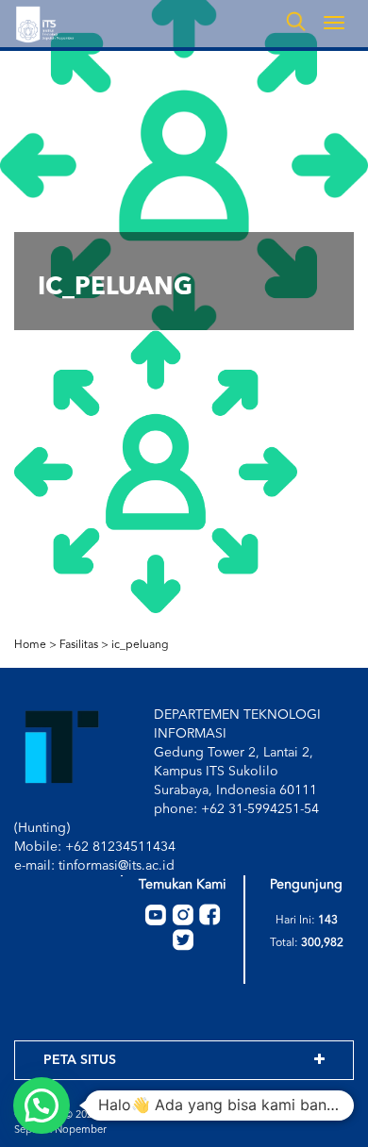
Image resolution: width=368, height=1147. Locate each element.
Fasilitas (78, 645)
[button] (41, 1105)
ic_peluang (140, 645)
